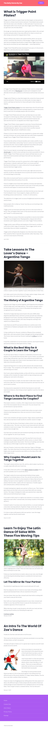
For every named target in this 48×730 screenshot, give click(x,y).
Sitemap (6, 715)
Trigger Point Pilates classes (12, 107)
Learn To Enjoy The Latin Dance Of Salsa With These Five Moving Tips (22, 532)
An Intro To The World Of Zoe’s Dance (22, 628)
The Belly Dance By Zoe (13, 3)
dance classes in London (31, 469)
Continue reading (9, 614)
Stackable (10, 725)
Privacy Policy (8, 711)
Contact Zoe (7, 704)
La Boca (34, 336)
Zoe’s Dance (7, 708)
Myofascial (19, 91)
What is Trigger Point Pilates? (20, 14)
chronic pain (7, 152)
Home (5, 700)
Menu (41, 2)
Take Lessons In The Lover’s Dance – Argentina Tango (19, 253)
